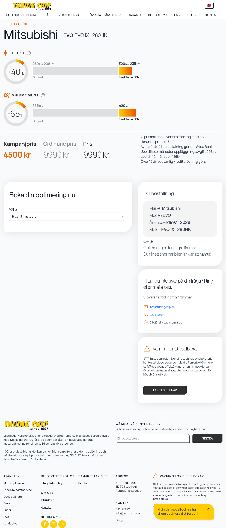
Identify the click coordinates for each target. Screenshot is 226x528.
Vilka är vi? (47, 500)
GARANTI (134, 15)
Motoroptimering (15, 483)
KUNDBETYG (157, 15)
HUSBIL (192, 15)
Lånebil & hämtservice (18, 490)
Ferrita (82, 483)
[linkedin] (62, 524)
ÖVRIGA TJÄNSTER (103, 15)
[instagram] (53, 524)
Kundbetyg (10, 523)
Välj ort (14, 209)
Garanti (8, 503)
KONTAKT (212, 15)
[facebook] (45, 524)
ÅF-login (120, 520)
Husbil (7, 510)
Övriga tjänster (13, 497)
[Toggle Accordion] (184, 512)
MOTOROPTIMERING (22, 15)
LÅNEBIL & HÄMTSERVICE (63, 15)
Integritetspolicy (51, 483)
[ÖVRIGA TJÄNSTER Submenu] (120, 15)
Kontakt (46, 507)
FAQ (177, 15)
